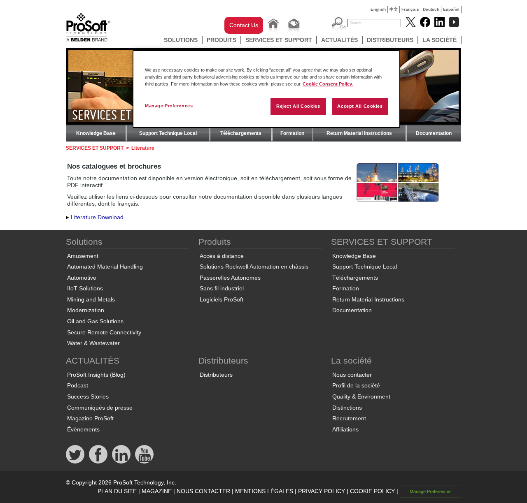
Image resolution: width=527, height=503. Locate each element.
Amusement (82, 256)
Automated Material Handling (105, 266)
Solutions (181, 40)
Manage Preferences (169, 105)
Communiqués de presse (100, 407)
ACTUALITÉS (339, 40)
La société (439, 40)
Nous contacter (352, 374)
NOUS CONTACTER (203, 491)
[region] (266, 89)
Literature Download (97, 217)
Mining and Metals (91, 299)
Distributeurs (390, 40)
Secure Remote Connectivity (104, 332)
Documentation (434, 133)
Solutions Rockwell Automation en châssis (254, 266)
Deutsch (431, 9)
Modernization (85, 310)
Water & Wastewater (93, 343)
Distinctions (347, 407)
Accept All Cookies (359, 106)
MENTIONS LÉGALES (264, 491)
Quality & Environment (361, 396)
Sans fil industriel (222, 288)
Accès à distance (222, 256)
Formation (292, 133)
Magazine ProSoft (90, 418)
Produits (221, 40)
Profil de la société (356, 385)
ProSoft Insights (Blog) (96, 374)
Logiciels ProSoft (221, 299)
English (378, 9)
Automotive (81, 277)
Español (451, 9)
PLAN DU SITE (117, 491)
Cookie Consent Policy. (328, 83)
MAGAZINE (157, 491)
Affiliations (345, 429)
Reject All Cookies (298, 106)
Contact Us (243, 25)
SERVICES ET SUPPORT (278, 40)
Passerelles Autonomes (230, 277)
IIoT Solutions (85, 288)
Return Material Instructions (359, 133)
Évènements (83, 429)
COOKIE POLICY (372, 491)
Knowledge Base (96, 133)
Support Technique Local (168, 133)
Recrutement (349, 418)
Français (410, 9)
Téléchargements (240, 133)
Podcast (77, 385)
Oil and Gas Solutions (95, 321)
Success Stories (88, 396)
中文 (393, 9)
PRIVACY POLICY (321, 491)
